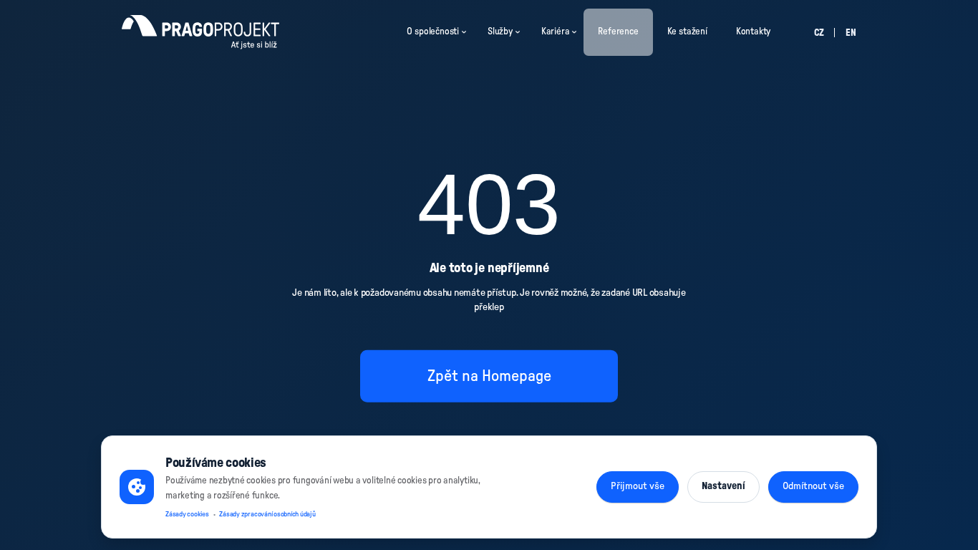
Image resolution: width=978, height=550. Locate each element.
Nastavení (723, 486)
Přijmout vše (637, 486)
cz (819, 33)
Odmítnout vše (813, 486)
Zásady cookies (187, 514)
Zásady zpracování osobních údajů (267, 514)
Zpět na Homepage (489, 375)
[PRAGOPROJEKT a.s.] (200, 32)
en (851, 33)
